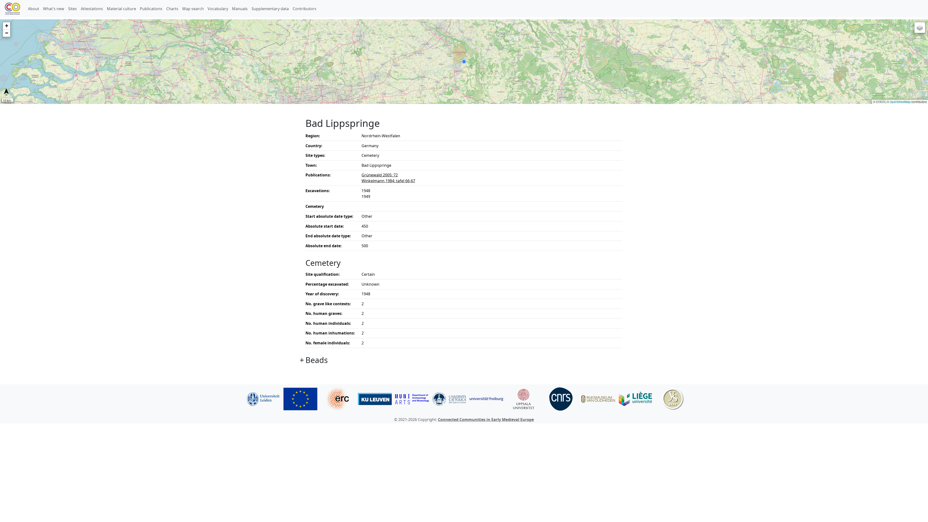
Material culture (121, 8)
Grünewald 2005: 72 (380, 175)
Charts (172, 8)
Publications (151, 8)
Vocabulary (218, 8)
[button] (6, 25)
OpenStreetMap (900, 102)
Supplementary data (270, 8)
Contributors (304, 8)
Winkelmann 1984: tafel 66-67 (388, 180)
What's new (53, 8)
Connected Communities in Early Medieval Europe (486, 419)
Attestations (92, 8)
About (33, 8)
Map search (193, 8)
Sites (72, 8)
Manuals (240, 8)
